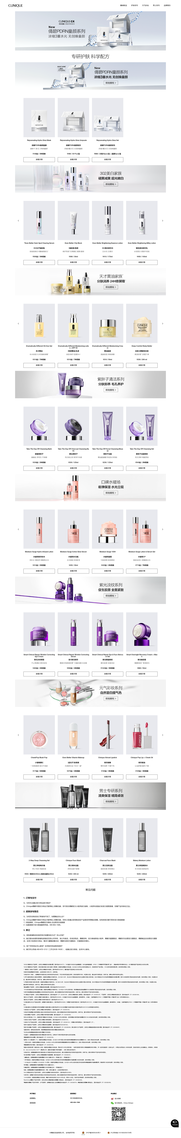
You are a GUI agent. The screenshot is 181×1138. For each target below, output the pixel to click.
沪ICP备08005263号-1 (93, 1133)
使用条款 (33, 1103)
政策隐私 (33, 1098)
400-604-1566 (75, 1102)
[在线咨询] (175, 1123)
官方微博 (118, 1099)
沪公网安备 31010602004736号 (121, 1133)
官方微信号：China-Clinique (124, 1103)
